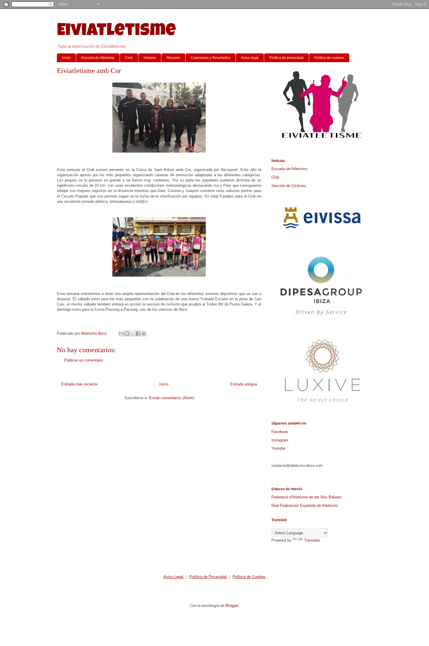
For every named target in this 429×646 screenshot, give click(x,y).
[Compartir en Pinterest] (144, 333)
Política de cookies (329, 58)
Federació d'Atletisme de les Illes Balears (306, 497)
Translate (312, 540)
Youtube (278, 448)
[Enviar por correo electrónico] (121, 333)
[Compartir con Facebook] (138, 333)
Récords (173, 58)
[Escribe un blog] (127, 333)
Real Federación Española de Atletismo (304, 505)
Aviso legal (250, 58)
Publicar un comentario (83, 360)
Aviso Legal (173, 577)
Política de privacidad (286, 58)
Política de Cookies (249, 577)
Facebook (279, 431)
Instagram (279, 440)
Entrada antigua (243, 384)
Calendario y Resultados (210, 58)
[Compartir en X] (132, 333)
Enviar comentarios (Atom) (171, 398)
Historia (150, 58)
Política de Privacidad (208, 577)
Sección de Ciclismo (288, 186)
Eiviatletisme (116, 32)
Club (129, 58)
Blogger (232, 605)
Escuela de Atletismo (97, 58)
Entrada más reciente (79, 384)
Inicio (66, 58)
